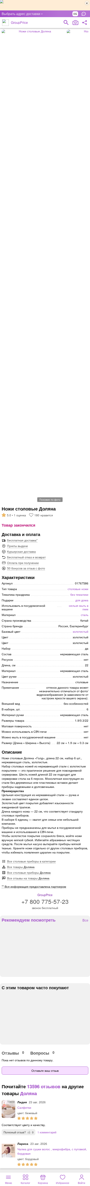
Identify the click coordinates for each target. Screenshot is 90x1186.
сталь (84, 615)
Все (85, 920)
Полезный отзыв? (18, 1132)
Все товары (21, 867)
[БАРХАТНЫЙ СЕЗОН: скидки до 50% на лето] (45, 5)
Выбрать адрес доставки (21, 13)
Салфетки (24, 1107)
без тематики (79, 594)
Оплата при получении (23, 563)
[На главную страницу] (5, 23)
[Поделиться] (84, 23)
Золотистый (80, 631)
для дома (81, 600)
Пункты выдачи (17, 546)
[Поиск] (66, 23)
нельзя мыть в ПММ (78, 607)
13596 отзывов (43, 1086)
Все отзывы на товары (28, 878)
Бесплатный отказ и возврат (26, 557)
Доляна (28, 1093)
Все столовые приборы (29, 872)
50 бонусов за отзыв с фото (26, 568)
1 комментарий (46, 1132)
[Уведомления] (84, 13)
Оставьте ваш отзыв (45, 1070)
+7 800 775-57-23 (45, 901)
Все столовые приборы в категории (31, 861)
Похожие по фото (49, 499)
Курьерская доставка (21, 551)
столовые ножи (78, 589)
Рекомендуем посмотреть (28, 920)
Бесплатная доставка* (22, 540)
